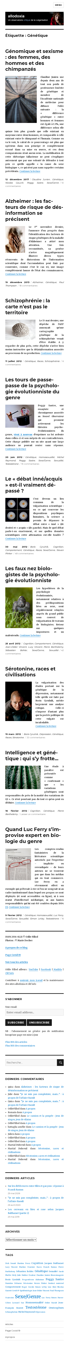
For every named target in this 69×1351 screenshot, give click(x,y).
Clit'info (9, 973)
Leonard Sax (18, 1303)
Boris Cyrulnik (39, 546)
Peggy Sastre (35, 182)
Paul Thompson (57, 1291)
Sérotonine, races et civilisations (30, 672)
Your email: (11, 1007)
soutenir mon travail (31, 980)
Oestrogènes (56, 1307)
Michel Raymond (26, 1312)
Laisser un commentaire (33, 814)
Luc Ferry (58, 915)
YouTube (33, 969)
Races (40, 361)
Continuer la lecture (29, 171)
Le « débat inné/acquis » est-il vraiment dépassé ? (33, 485)
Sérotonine (18, 737)
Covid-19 (15, 1291)
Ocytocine (9, 1298)
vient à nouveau (23, 434)
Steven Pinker (40, 1283)
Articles (9, 1324)
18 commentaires (28, 285)
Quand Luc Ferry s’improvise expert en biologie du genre (33, 835)
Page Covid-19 (12, 1330)
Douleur (32, 1275)
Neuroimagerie (57, 1275)
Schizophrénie (52, 361)
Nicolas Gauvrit (14, 182)
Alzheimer (37, 282)
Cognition (58, 546)
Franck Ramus (50, 1267)
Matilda (57, 969)
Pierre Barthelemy (53, 647)
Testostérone (11, 464)
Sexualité (58, 460)
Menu (58, 5)
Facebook (46, 969)
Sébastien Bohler (16, 650)
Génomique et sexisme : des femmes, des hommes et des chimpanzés (34, 60)
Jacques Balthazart (54, 1263)
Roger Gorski (28, 1287)
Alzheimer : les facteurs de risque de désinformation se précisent (34, 210)
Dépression (45, 734)
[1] (6, 907)
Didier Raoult (51, 1303)
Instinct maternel (56, 1283)
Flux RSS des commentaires (20, 1045)
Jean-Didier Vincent (16, 647)
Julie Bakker (22, 1275)
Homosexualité (46, 457)
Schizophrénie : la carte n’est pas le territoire (27, 307)
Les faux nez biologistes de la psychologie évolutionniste (32, 574)
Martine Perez (23, 1263)
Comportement (13, 550)
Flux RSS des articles (16, 1042)
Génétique (57, 179)
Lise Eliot (52, 1287)
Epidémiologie (26, 1291)
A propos (30, 1108)
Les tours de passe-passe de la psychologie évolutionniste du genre (32, 389)
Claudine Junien (41, 179)
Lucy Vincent (35, 647)
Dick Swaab (10, 1263)
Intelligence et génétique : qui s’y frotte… (31, 756)
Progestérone (28, 1280)
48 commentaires (24, 553)
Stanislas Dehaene (13, 1283)
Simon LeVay (37, 918)
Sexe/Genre (53, 182)
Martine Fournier (27, 1267)
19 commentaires (30, 464)
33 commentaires (36, 737)
